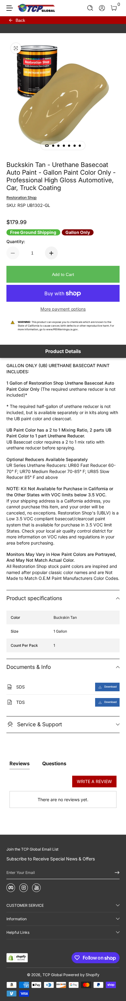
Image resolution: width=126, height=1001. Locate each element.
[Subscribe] (115, 872)
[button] (90, 8)
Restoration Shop (21, 197)
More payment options (63, 309)
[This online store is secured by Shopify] (17, 957)
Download (110, 686)
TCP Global (52, 974)
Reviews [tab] (19, 763)
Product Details (63, 351)
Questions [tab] (54, 763)
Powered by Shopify (81, 974)
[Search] (90, 8)
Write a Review (94, 781)
